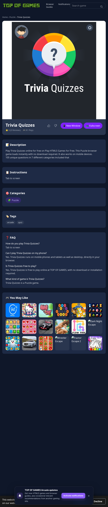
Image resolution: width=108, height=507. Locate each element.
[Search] (101, 6)
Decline (98, 501)
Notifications (64, 4)
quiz (20, 222)
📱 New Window (71, 125)
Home (5, 17)
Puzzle (12, 17)
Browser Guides (50, 5)
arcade (10, 222)
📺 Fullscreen (93, 125)
